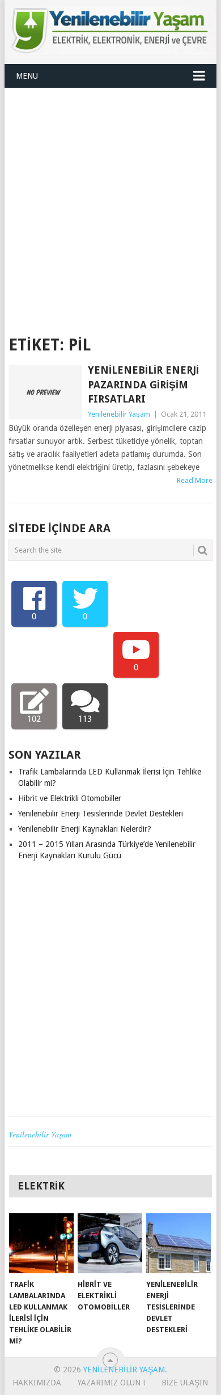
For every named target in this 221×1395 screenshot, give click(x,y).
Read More (194, 480)
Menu (27, 75)
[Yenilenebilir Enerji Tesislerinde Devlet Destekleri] (178, 1243)
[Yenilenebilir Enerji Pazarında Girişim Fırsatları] (45, 392)
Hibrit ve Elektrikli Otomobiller (69, 798)
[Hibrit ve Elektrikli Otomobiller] (110, 1243)
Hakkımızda (36, 1382)
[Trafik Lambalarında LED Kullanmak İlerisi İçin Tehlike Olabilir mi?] (41, 1243)
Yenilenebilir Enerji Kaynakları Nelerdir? (84, 828)
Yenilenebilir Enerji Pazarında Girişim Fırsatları (143, 384)
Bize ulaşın (185, 1382)
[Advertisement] (110, 204)
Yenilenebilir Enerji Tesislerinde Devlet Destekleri (100, 813)
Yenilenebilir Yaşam (119, 414)
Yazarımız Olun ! (111, 1382)
